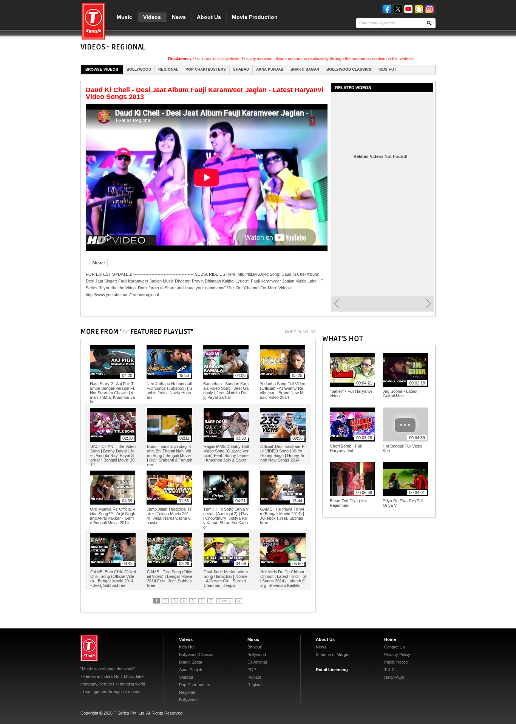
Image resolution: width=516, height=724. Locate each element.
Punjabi (254, 677)
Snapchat (419, 9)
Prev (336, 304)
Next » (225, 601)
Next (428, 304)
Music (124, 17)
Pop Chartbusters (205, 69)
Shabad (241, 69)
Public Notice (396, 662)
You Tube (408, 9)
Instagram (429, 9)
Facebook (387, 9)
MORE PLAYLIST (300, 332)
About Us (209, 17)
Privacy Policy (397, 654)
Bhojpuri (254, 647)
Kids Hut (387, 69)
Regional (168, 69)
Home (390, 639)
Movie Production (255, 17)
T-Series (89, 648)
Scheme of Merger (333, 654)
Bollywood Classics (348, 69)
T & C (389, 669)
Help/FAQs (394, 677)
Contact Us (394, 647)
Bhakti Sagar (304, 69)
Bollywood (139, 69)
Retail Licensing (332, 669)
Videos (152, 17)
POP (251, 669)
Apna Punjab (269, 69)
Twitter (398, 9)
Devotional (257, 662)
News (179, 17)
